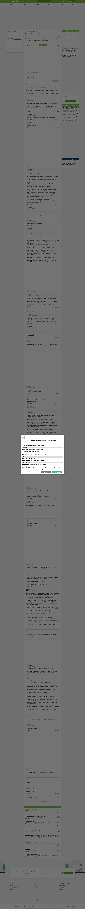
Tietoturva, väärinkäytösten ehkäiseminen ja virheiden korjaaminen (34, 464)
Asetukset (46, 472)
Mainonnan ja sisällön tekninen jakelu (29, 466)
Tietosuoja (24, 472)
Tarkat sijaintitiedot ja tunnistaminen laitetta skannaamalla (32, 449)
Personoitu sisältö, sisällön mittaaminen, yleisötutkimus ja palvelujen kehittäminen (37, 452)
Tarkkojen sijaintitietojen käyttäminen (29, 458)
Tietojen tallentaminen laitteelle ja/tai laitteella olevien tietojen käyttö (34, 454)
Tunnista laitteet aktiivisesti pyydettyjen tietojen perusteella (33, 460)
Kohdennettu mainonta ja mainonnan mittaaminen (31, 451)
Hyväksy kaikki (57, 472)
